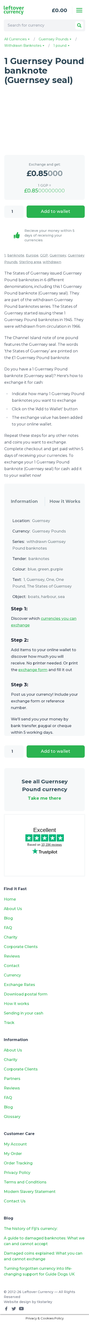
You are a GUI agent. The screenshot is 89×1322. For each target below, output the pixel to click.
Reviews (12, 956)
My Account (15, 1144)
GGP (44, 255)
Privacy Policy (17, 1172)
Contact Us (15, 1201)
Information (24, 501)
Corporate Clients (21, 946)
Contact (11, 965)
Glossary (12, 1116)
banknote (15, 255)
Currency (12, 975)
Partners (12, 1078)
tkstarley (44, 1302)
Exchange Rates (19, 984)
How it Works (65, 501)
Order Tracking (18, 1163)
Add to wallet (55, 211)
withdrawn (52, 262)
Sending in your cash (23, 1013)
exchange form (32, 670)
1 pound (60, 45)
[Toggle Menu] (79, 10)
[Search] (79, 25)
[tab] (24, 501)
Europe (32, 255)
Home (10, 899)
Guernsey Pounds (54, 39)
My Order (13, 1153)
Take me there (44, 798)
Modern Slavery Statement (30, 1191)
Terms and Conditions (25, 1182)
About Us (13, 908)
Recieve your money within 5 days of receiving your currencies (49, 235)
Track (9, 1022)
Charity (10, 937)
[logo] (19, 10)
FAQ (8, 927)
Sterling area (30, 262)
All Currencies (16, 39)
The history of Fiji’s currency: (31, 1228)
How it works (16, 1003)
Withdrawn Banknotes (23, 45)
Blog (8, 918)
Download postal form (25, 994)
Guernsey (58, 255)
